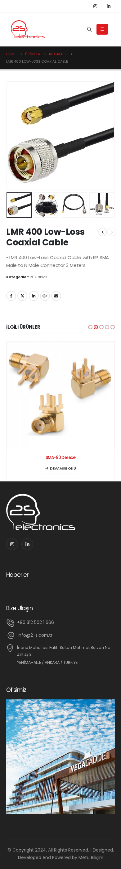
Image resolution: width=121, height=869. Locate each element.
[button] (90, 327)
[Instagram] (95, 6)
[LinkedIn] (108, 6)
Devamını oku (63, 468)
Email (56, 296)
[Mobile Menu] (102, 29)
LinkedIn (34, 296)
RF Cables (38, 276)
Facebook (11, 296)
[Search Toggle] (89, 29)
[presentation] (14, 135)
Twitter (22, 296)
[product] (60, 396)
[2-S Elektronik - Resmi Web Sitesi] (28, 29)
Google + (45, 296)
